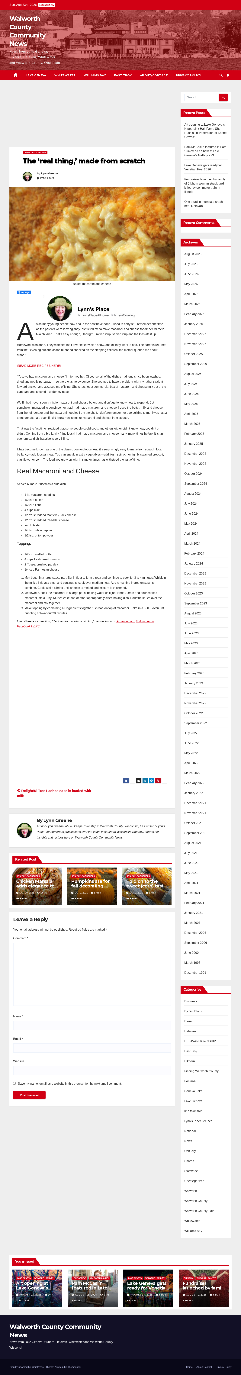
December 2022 (195, 693)
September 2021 (195, 833)
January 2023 (193, 683)
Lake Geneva (36, 75)
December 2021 (195, 803)
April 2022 (191, 763)
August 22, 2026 (31, 1294)
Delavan (190, 1031)
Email (18, 1038)
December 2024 (195, 453)
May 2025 (191, 403)
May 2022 (191, 753)
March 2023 (192, 663)
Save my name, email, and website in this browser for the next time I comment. (70, 1083)
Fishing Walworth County (201, 1071)
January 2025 (193, 443)
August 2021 (193, 843)
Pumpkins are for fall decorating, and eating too (90, 885)
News (188, 1141)
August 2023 (193, 613)
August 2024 (193, 493)
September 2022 (195, 723)
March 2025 (192, 423)
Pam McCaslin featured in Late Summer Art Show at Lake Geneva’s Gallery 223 (205, 151)
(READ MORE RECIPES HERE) (39, 365)
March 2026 (192, 304)
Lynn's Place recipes (35, 153)
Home (189, 1367)
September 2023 (195, 603)
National (190, 1131)
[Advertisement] (92, 119)
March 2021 (192, 892)
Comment (20, 938)
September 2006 (195, 942)
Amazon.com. (125, 621)
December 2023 (195, 573)
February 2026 (194, 314)
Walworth (190, 1191)
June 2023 (191, 633)
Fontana (190, 1081)
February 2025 (194, 433)
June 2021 (191, 863)
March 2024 (192, 543)
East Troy (123, 75)
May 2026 (191, 284)
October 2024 (193, 473)
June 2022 (191, 743)
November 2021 (195, 813)
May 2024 (191, 523)
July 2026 (191, 264)
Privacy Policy (188, 75)
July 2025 (191, 383)
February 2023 (194, 673)
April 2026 (191, 294)
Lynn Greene (49, 173)
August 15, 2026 (86, 1294)
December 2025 (195, 334)
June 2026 (191, 274)
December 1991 (195, 972)
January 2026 (193, 324)
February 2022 (194, 783)
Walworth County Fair (199, 1210)
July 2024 (191, 503)
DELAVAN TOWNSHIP (200, 1041)
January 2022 (193, 793)
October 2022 (193, 713)
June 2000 (191, 952)
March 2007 (192, 922)
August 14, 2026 (142, 1294)
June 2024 (191, 513)
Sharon (189, 1161)
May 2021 (191, 872)
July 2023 (191, 623)
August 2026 (193, 254)
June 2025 (191, 393)
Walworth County (196, 1201)
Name (18, 1016)
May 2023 (191, 643)
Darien (189, 1021)
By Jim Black (193, 1011)
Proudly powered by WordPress (26, 1367)
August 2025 (193, 373)
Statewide (191, 1171)
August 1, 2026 (196, 1294)
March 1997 (192, 962)
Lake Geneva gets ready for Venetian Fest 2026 (147, 1287)
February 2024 (194, 553)
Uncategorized (194, 1181)
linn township (193, 1111)
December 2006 (195, 932)
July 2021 (191, 853)
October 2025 (193, 354)
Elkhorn (189, 1061)
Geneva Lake (193, 1091)
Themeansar (74, 1367)
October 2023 (193, 593)
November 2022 (195, 703)
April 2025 (191, 413)
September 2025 (195, 363)
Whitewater (65, 75)
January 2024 (193, 563)
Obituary (190, 1151)
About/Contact (154, 75)
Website (18, 1061)
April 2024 (191, 533)
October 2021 (193, 823)
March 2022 (192, 773)
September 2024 (195, 483)
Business (190, 1001)
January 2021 (193, 912)
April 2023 (191, 653)
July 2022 (191, 733)
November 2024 (195, 463)
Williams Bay (95, 75)
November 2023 (195, 583)
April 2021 (191, 882)
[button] (221, 75)
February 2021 (194, 902)
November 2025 (195, 344)
